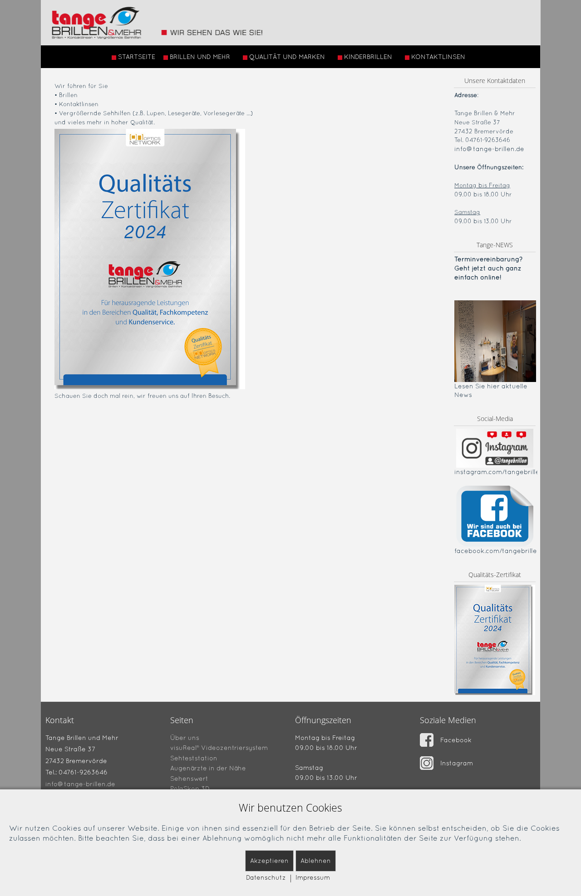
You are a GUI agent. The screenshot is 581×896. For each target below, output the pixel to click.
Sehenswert (189, 778)
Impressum (312, 877)
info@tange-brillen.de (489, 148)
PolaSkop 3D (190, 788)
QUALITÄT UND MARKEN (287, 56)
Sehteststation (193, 757)
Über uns (184, 737)
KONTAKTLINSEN (438, 56)
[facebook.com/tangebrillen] (494, 515)
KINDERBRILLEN (368, 56)
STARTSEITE (136, 56)
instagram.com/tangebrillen (499, 471)
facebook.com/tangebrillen (497, 550)
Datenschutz (266, 877)
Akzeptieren (269, 860)
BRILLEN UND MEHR (200, 56)
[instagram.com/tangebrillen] (494, 448)
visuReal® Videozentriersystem (219, 747)
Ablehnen (315, 860)
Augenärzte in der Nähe (208, 768)
